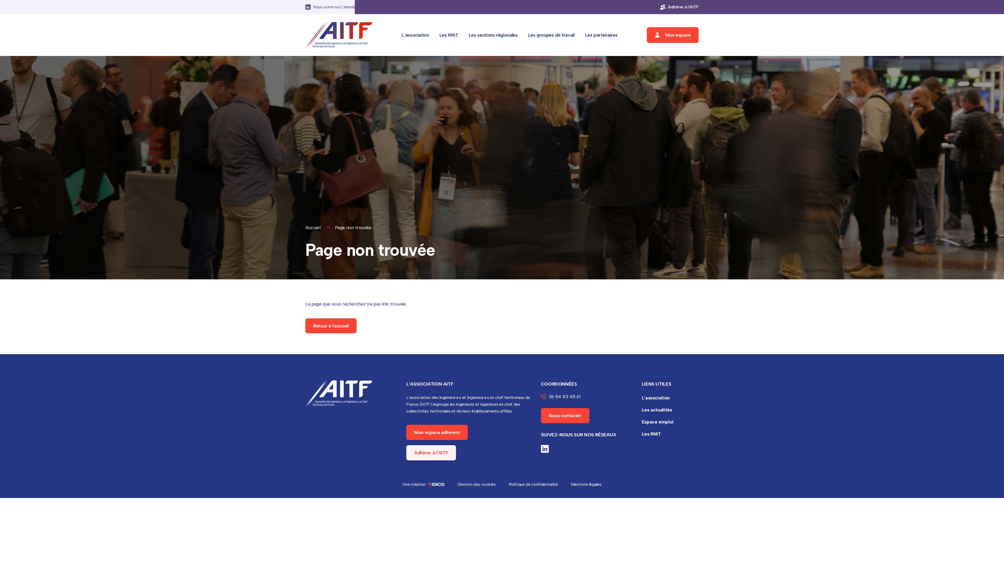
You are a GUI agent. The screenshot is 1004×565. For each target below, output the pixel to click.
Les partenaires (601, 35)
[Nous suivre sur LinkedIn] (545, 449)
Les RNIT (449, 35)
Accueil (313, 227)
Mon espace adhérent (437, 432)
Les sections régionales (493, 35)
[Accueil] (338, 35)
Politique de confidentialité (533, 484)
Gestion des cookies (477, 484)
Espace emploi (658, 422)
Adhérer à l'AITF (431, 453)
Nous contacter (565, 416)
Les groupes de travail (551, 35)
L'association (415, 35)
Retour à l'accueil (331, 326)
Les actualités (657, 410)
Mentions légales (586, 484)
